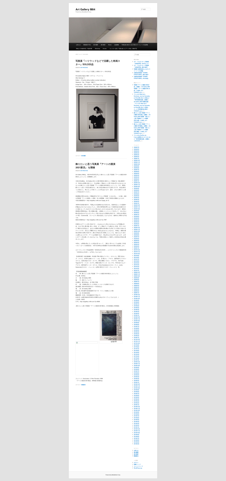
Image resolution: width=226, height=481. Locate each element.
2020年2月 (136, 291)
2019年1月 (136, 315)
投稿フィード (137, 464)
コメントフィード (138, 466)
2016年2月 (136, 380)
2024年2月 (136, 201)
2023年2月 (136, 224)
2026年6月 (136, 149)
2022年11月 (137, 229)
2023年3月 (136, 222)
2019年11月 (137, 296)
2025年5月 (136, 173)
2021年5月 (136, 263)
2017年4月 (136, 354)
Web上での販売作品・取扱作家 (84, 48)
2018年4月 (136, 332)
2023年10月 (137, 209)
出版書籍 (116, 45)
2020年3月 (136, 289)
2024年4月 (136, 197)
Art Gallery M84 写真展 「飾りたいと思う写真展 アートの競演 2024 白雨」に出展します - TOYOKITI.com (142, 118)
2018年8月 (136, 324)
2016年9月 (136, 367)
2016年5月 (136, 375)
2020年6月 (136, 283)
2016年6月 (136, 373)
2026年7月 (136, 147)
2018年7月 (136, 326)
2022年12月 (137, 227)
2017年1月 (136, 360)
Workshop (97, 48)
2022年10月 (137, 231)
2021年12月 (137, 250)
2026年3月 (136, 155)
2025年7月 (136, 169)
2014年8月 (136, 414)
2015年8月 (136, 391)
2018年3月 (136, 334)
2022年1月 (136, 248)
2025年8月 (136, 168)
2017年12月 (137, 339)
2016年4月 (136, 377)
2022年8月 (136, 235)
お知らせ (78, 45)
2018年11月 (137, 319)
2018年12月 (137, 317)
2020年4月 (136, 287)
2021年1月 (136, 270)
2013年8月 (136, 436)
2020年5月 (136, 285)
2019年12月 (137, 294)
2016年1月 (136, 382)
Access (105, 48)
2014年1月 (136, 427)
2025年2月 (136, 179)
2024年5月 (136, 196)
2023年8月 (136, 212)
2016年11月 (137, 363)
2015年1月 (136, 405)
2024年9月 (136, 188)
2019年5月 (136, 307)
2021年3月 (136, 266)
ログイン (136, 462)
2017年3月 (136, 356)
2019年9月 (136, 300)
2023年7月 (136, 214)
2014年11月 (137, 408)
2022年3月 (136, 244)
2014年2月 (136, 425)
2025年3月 (136, 177)
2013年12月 (137, 429)
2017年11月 (137, 341)
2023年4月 (136, 220)
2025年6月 (136, 171)
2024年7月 (136, 192)
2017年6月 (136, 350)
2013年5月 (136, 442)
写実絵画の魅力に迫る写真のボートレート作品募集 (135, 45)
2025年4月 (136, 175)
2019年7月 (136, 304)
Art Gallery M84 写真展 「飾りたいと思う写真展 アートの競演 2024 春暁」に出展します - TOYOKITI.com (142, 129)
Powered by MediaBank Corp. (113, 475)
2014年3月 (136, 423)
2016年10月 (137, 365)
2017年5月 (136, 352)
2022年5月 (136, 240)
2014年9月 (136, 412)
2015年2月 (136, 403)
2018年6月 (136, 328)
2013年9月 (136, 434)
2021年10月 (137, 253)
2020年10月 (137, 276)
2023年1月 (136, 225)
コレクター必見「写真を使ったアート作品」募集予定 (123, 48)
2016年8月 (136, 369)
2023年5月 (136, 218)
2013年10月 (137, 433)
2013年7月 (136, 438)
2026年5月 (136, 151)
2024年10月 (137, 186)
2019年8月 (136, 302)
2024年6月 (136, 194)
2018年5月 (136, 330)
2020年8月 (136, 279)
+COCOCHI (137, 141)
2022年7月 (136, 237)
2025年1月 (136, 181)
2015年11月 (137, 386)
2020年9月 (136, 278)
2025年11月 (137, 162)
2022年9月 (136, 233)
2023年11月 (137, 207)
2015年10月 (137, 388)
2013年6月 (136, 440)
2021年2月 (136, 268)
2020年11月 (137, 274)
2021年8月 (136, 257)
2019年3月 (136, 311)
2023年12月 (137, 205)
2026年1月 (136, 158)
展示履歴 (95, 45)
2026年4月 (136, 153)
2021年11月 (137, 252)
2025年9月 (136, 166)
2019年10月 (137, 298)
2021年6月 (136, 261)
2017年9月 (136, 345)
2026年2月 (136, 156)
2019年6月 (136, 306)
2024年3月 (136, 199)
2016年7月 (136, 371)
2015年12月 (137, 384)
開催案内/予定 (87, 45)
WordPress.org (138, 468)
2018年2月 (136, 335)
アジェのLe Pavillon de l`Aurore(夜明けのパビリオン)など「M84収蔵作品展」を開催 (142, 137)
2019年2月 (136, 313)
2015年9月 (136, 390)
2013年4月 (136, 444)
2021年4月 (136, 265)
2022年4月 (136, 242)
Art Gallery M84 (85, 9)
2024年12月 (137, 183)
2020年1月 (136, 293)
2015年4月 (136, 399)
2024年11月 (137, 184)
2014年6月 (136, 418)
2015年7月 (136, 393)
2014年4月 (136, 421)
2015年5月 (136, 397)
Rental (109, 45)
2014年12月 (137, 406)
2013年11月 (137, 431)
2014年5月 (136, 419)
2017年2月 (136, 358)
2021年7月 (136, 259)
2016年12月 (137, 362)
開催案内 (83, 384)
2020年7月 (136, 281)
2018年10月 (137, 321)
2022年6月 (136, 239)
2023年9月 (136, 211)
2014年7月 (136, 416)
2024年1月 (136, 203)
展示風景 (103, 45)
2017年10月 (137, 343)
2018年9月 (136, 322)
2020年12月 (137, 272)
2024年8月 (136, 190)
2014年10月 (137, 410)
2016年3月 (136, 378)
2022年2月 (136, 246)
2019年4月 (136, 309)
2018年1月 (136, 337)
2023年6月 (136, 216)
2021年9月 (136, 255)
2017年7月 (136, 349)
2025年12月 (137, 160)
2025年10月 (137, 164)
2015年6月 (136, 395)
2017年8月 (136, 347)
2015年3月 (136, 401)
